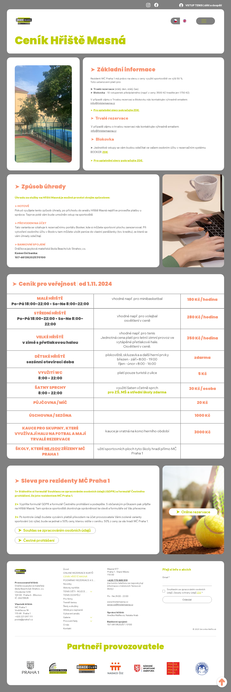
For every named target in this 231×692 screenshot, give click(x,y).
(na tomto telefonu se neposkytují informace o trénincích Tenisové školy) (125, 586)
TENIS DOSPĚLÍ (71, 595)
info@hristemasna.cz (103, 103)
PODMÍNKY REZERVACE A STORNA (79, 580)
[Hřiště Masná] (148, 5)
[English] (184, 21)
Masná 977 (112, 569)
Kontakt (67, 628)
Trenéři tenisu (70, 602)
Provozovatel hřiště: (26, 582)
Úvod (66, 569)
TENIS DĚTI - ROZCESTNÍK (75, 591)
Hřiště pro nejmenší (73, 610)
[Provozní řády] (91, 621)
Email (166, 577)
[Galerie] (91, 617)
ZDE (105, 152)
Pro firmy (68, 598)
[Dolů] (222, 680)
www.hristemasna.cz (117, 601)
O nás (66, 624)
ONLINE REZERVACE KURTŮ (78, 572)
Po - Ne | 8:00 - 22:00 (117, 596)
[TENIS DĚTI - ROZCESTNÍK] (91, 591)
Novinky (67, 583)
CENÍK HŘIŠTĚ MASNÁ (75, 576)
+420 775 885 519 (117, 580)
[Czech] (175, 21)
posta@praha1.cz (24, 619)
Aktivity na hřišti (71, 587)
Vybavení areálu (71, 613)
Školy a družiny (70, 606)
